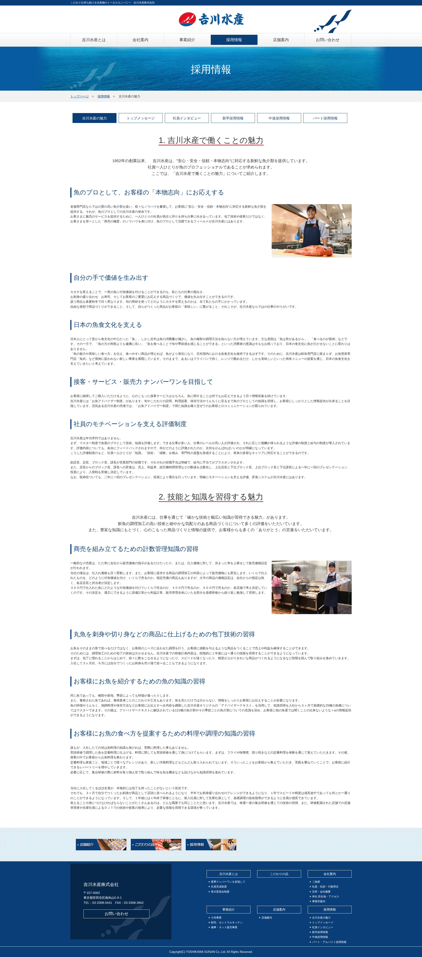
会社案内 (330, 874)
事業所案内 (318, 901)
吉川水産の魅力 (94, 118)
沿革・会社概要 (321, 891)
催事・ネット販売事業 (224, 927)
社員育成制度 (219, 886)
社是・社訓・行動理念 (325, 886)
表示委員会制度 (220, 891)
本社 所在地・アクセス (325, 896)
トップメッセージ (141, 118)
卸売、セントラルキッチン (227, 922)
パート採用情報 (325, 118)
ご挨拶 (316, 881)
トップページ (79, 96)
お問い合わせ (116, 913)
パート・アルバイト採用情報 (329, 942)
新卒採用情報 (233, 118)
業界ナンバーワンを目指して (228, 881)
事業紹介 (228, 909)
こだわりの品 (279, 874)
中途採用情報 (279, 118)
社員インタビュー (187, 118)
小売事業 (216, 917)
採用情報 (104, 96)
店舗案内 (279, 909)
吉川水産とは (228, 874)
